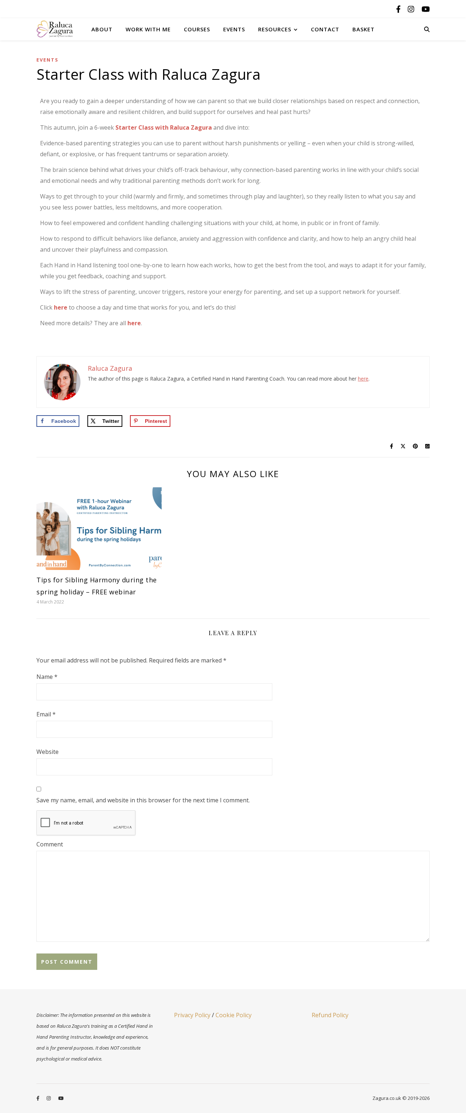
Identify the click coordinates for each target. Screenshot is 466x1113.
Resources (274, 29)
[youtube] (426, 9)
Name (47, 677)
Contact (325, 29)
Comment (49, 844)
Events (234, 29)
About (101, 29)
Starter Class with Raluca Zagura (163, 127)
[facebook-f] (399, 9)
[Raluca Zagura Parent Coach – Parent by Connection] (60, 29)
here (60, 307)
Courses (197, 29)
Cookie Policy (234, 1015)
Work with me (148, 29)
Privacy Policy (192, 1015)
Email (46, 714)
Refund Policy (330, 1015)
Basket (363, 29)
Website (47, 752)
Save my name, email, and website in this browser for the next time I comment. (143, 800)
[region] (95, 1056)
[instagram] (412, 9)
